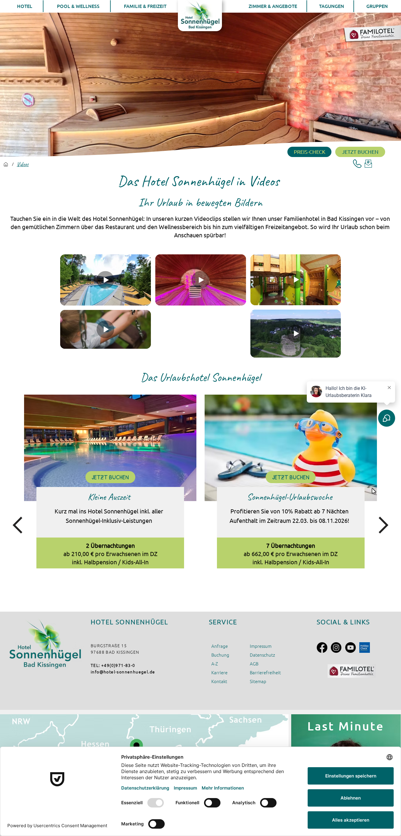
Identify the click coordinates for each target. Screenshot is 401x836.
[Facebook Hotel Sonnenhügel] (322, 647)
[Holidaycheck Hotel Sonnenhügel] (364, 647)
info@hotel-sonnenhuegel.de (123, 672)
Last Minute (345, 726)
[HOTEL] (6, 164)
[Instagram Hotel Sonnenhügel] (336, 647)
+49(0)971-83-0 (118, 665)
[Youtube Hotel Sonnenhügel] (350, 647)
